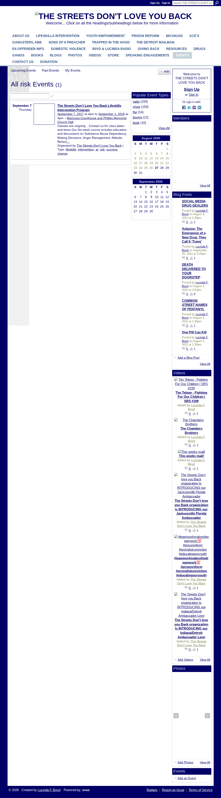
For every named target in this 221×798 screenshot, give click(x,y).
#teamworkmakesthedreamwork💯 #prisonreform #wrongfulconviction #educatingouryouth (191, 566)
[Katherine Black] (202, 140)
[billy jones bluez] (202, 128)
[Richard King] (191, 140)
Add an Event (187, 778)
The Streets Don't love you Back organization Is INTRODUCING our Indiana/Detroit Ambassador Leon (191, 628)
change (62, 153)
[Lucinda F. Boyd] (191, 128)
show (136, 107)
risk (102, 149)
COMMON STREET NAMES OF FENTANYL (194, 305)
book (136, 123)
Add (166, 71)
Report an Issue (173, 790)
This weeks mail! (191, 456)
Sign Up (154, 3)
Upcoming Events (23, 70)
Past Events (50, 70)
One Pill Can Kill (194, 332)
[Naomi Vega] (179, 163)
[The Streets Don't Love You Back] (179, 128)
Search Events (52, 96)
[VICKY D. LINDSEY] (191, 152)
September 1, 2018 (111, 114)
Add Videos (185, 659)
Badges (152, 790)
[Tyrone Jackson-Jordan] (179, 140)
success (111, 149)
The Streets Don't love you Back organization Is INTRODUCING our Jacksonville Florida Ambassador (191, 509)
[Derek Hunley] (202, 152)
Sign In (166, 3)
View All (164, 128)
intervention (86, 149)
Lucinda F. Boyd (49, 790)
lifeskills (71, 149)
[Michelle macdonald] (202, 175)
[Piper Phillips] (191, 163)
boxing (137, 117)
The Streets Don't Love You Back (99, 145)
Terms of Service (201, 790)
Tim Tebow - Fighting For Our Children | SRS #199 (191, 397)
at (97, 149)
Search (217, 3)
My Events (73, 70)
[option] (191, 715)
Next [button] (207, 715)
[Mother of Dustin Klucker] (179, 152)
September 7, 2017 (70, 114)
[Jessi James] (191, 175)
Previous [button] (176, 715)
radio (136, 101)
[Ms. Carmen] (202, 163)
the (135, 112)
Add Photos (185, 762)
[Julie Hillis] (179, 175)
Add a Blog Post (188, 357)
